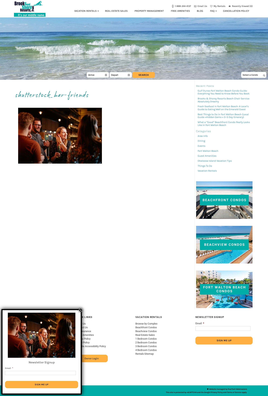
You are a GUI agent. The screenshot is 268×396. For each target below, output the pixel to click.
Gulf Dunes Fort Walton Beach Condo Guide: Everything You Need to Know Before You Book (223, 92)
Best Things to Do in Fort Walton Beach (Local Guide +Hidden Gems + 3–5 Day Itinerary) (223, 116)
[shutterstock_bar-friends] (60, 162)
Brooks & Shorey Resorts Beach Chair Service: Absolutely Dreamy (224, 100)
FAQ (212, 10)
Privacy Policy (83, 338)
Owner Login (91, 358)
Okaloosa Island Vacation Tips (215, 160)
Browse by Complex (146, 323)
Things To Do (205, 165)
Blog (200, 10)
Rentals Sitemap (144, 353)
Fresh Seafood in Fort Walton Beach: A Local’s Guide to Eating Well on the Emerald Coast (223, 108)
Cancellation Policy (236, 10)
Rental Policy (82, 342)
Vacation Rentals (85, 10)
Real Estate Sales (116, 10)
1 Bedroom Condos (146, 338)
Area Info (203, 135)
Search (143, 74)
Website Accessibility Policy (90, 346)
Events (201, 145)
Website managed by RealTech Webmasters (228, 389)
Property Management (149, 10)
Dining (201, 140)
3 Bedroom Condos (146, 346)
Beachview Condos (146, 331)
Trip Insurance (83, 331)
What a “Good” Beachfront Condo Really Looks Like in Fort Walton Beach (224, 124)
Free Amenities (180, 10)
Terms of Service (234, 392)
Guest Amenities (207, 155)
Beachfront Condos (146, 327)
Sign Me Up (224, 340)
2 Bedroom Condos (146, 342)
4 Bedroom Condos (146, 350)
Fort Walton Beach (208, 150)
